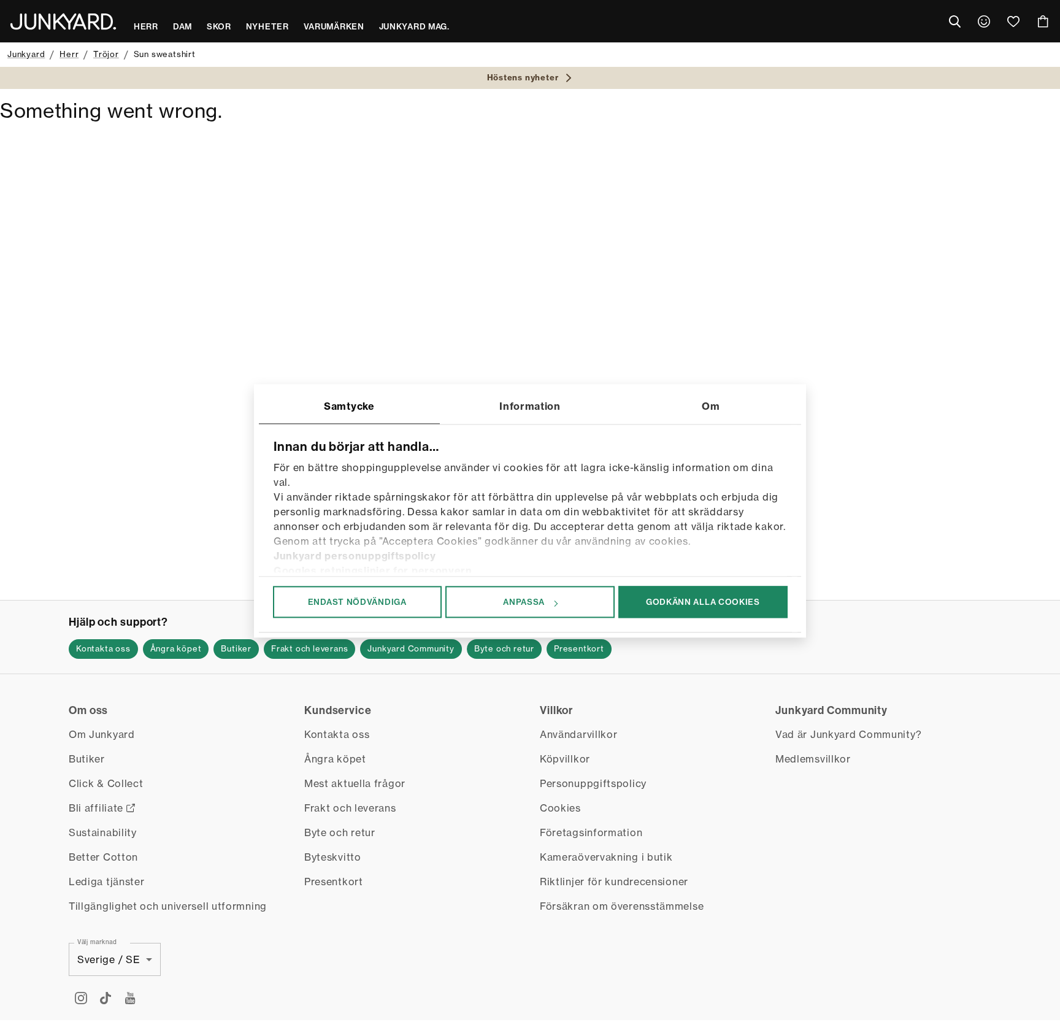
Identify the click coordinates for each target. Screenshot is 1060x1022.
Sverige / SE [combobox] (108, 959)
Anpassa (524, 602)
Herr (69, 54)
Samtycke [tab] (349, 406)
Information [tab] (530, 406)
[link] (984, 21)
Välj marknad (97, 941)
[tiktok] (105, 998)
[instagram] (81, 998)
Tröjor (106, 54)
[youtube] (130, 998)
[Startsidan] (63, 21)
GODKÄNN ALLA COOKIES (703, 602)
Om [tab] (711, 406)
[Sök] (954, 21)
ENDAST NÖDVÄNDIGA (357, 602)
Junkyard (26, 54)
